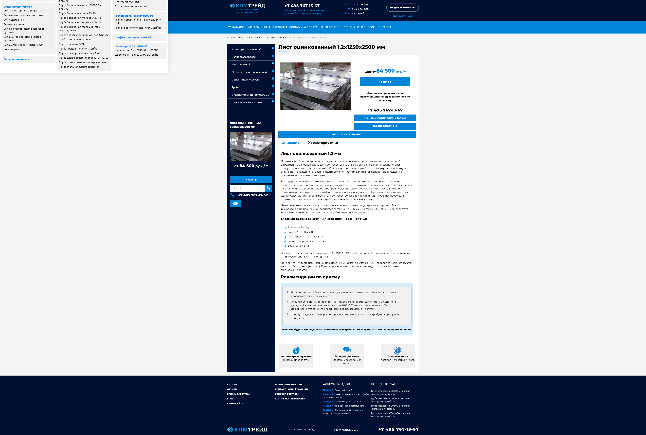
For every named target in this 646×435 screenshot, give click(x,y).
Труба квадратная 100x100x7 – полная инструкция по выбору (390, 392)
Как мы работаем (274, 27)
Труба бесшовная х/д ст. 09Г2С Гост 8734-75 (81, 7)
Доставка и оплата (303, 27)
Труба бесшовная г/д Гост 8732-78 (80, 17)
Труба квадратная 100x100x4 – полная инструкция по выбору (390, 414)
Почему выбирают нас (289, 384)
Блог (371, 27)
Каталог (232, 384)
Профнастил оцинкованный (133, 37)
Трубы (236, 87)
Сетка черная (12, 49)
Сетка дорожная (14, 19)
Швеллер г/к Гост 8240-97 (131, 46)
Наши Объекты (385, 126)
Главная (231, 37)
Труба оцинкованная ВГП (75, 39)
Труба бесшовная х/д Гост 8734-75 (80, 22)
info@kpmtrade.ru (346, 429)
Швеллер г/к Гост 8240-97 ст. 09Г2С (136, 50)
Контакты (384, 27)
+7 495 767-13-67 (302, 5)
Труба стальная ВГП (71, 44)
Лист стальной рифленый (131, 6)
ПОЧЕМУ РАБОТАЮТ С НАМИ (385, 117)
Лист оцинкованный (275, 37)
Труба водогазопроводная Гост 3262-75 (83, 35)
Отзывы (349, 27)
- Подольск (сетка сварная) (342, 401)
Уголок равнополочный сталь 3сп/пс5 (138, 27)
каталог (238, 27)
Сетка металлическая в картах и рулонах (24, 30)
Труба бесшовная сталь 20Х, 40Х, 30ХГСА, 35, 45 (79, 28)
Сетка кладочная (14, 24)
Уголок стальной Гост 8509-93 (134, 15)
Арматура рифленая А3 (246, 49)
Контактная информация (291, 389)
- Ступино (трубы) (337, 390)
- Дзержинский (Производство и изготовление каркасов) (345, 411)
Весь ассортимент (347, 134)
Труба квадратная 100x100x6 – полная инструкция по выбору (390, 400)
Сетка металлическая (18, 6)
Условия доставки (287, 394)
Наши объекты (330, 27)
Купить (251, 179)
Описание (290, 143)
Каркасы (253, 27)
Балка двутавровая (16, 59)
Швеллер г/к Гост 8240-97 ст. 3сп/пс (136, 54)
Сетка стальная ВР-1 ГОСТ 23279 (23, 44)
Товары (241, 37)
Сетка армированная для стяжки (24, 15)
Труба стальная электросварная (79, 66)
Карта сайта (235, 403)
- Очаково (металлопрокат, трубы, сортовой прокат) (346, 396)
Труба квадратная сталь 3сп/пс (78, 48)
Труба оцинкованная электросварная (83, 62)
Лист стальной (254, 37)
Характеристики (323, 143)
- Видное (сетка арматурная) (343, 405)
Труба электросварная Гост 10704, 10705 (83, 57)
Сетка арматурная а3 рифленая (23, 10)
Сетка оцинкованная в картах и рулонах (23, 38)
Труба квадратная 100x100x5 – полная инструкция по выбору (390, 407)
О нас (361, 27)
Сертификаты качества (290, 398)
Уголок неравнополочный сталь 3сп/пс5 (138, 21)
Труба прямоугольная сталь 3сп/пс (80, 53)
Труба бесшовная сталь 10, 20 (77, 13)
